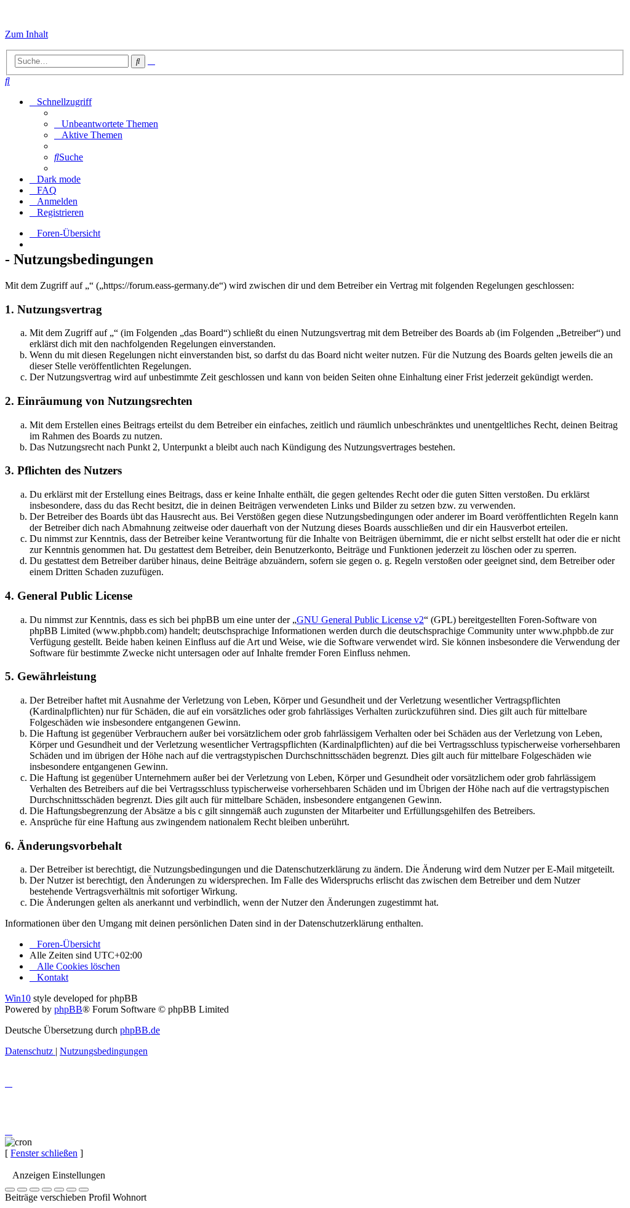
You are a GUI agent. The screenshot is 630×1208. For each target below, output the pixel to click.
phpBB (68, 1009)
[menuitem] (7, 81)
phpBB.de (140, 1030)
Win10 (18, 998)
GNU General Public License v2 (360, 619)
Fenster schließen (44, 1153)
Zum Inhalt (26, 34)
